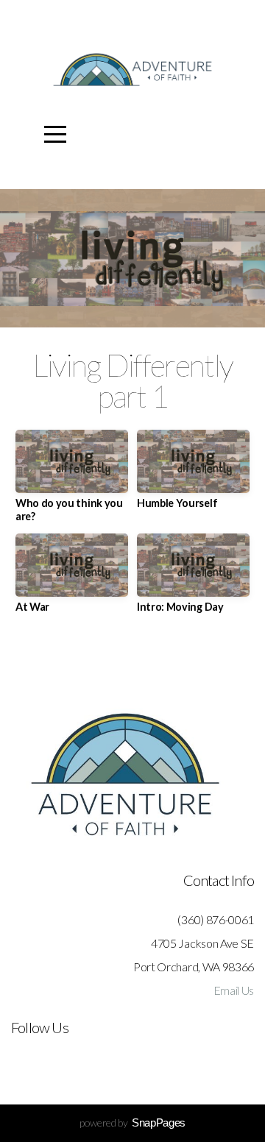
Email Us (233, 990)
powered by (133, 1122)
